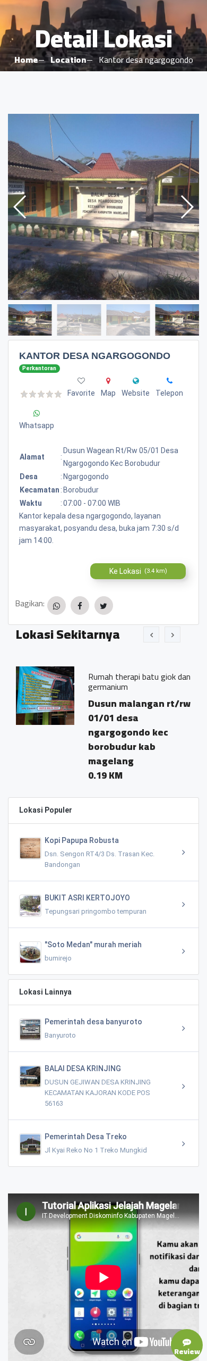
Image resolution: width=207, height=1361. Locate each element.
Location (68, 59)
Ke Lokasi (138, 571)
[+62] (169, 381)
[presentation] (151, 634)
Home (26, 59)
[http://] (136, 381)
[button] (186, 207)
